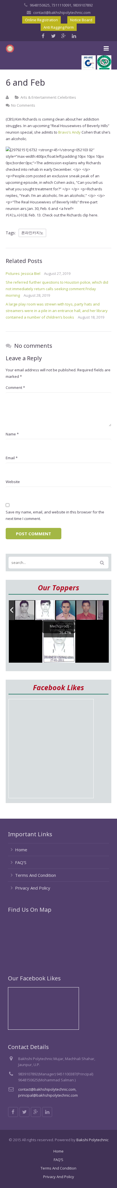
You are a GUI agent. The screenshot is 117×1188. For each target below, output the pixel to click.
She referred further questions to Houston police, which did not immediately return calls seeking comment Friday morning (57, 289)
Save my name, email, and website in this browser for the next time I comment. (55, 515)
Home (21, 849)
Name (12, 434)
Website (13, 481)
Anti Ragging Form (58, 27)
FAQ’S (20, 862)
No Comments (23, 105)
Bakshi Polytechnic (92, 1139)
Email (12, 457)
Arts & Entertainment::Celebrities (48, 97)
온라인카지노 (32, 232)
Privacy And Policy (32, 888)
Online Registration (41, 19)
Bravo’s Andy (69, 132)
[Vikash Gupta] (25, 610)
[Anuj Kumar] (66, 610)
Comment (15, 387)
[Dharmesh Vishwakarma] (45, 610)
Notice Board (81, 19)
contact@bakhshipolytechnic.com (62, 12)
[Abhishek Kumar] (86, 610)
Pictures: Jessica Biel (23, 273)
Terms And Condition (35, 875)
